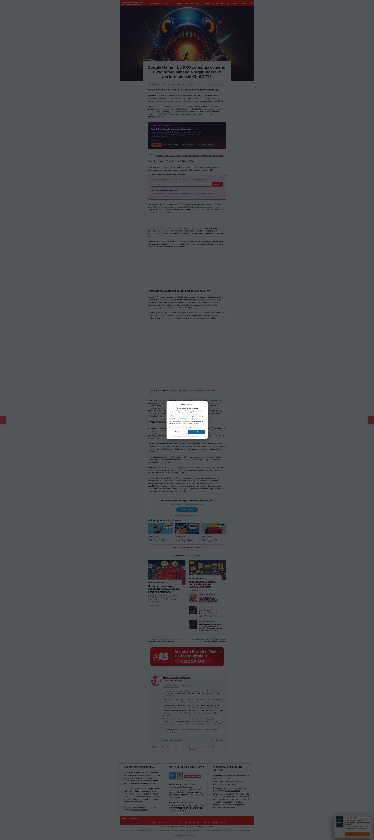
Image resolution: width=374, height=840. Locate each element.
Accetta (196, 432)
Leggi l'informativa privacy (195, 427)
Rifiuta (177, 432)
